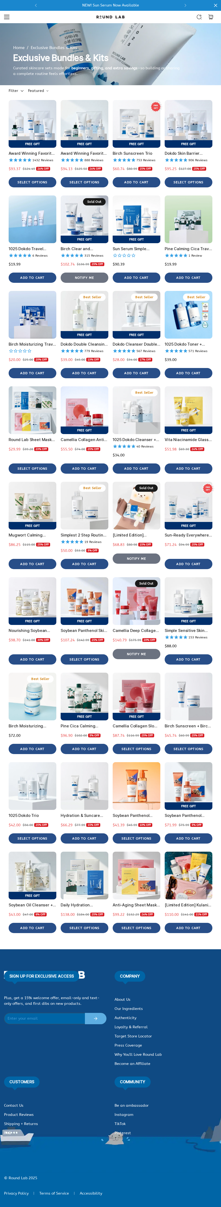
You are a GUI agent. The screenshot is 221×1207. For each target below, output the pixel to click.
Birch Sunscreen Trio (132, 153)
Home (19, 47)
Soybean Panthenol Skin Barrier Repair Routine (83, 630)
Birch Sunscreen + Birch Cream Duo (187, 726)
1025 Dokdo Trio (24, 815)
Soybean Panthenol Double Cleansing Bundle (136, 815)
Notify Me (84, 278)
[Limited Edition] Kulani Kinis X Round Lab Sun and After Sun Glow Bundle (186, 905)
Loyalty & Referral (131, 1027)
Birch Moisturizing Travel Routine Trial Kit (32, 344)
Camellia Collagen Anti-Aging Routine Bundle (83, 439)
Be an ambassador (132, 1105)
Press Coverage (128, 1045)
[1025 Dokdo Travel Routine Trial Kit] (32, 219)
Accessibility (91, 1193)
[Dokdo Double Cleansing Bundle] (84, 315)
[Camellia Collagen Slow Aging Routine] (136, 696)
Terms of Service (54, 1193)
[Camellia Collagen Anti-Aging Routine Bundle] (84, 410)
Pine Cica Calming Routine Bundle (78, 726)
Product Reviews (19, 1114)
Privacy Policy (16, 1193)
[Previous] (36, 5)
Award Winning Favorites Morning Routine (32, 153)
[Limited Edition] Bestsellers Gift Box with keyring (136, 535)
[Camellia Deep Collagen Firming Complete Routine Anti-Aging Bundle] (136, 601)
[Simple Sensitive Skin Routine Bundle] (188, 601)
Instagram (124, 1114)
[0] (211, 17)
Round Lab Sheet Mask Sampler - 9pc (30, 439)
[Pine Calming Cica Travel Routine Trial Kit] (188, 219)
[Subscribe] (95, 1018)
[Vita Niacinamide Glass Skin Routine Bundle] (188, 410)
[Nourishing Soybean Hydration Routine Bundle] (32, 601)
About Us (122, 999)
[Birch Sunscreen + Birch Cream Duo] (188, 696)
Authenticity (125, 1018)
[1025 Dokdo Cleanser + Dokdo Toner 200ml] (136, 410)
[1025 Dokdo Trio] (32, 786)
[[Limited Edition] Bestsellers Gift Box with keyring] (136, 505)
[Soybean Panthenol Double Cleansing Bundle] (136, 786)
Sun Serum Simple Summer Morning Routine (136, 249)
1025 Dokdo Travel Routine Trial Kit (26, 249)
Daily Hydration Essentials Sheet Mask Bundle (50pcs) (82, 905)
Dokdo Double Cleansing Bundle (84, 344)
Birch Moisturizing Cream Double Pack (27, 726)
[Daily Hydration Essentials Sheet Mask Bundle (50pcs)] (84, 875)
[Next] (185, 5)
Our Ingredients (129, 1008)
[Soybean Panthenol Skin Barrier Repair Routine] (84, 601)
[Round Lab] (110, 16)
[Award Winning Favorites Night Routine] (84, 124)
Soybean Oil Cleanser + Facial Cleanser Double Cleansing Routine (31, 905)
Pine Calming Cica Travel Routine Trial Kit (188, 249)
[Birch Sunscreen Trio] (136, 124)
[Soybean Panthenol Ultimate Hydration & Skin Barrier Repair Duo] (188, 786)
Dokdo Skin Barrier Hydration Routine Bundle (182, 153)
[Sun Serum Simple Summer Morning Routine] (136, 219)
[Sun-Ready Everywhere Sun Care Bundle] (188, 505)
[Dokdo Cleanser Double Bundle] (136, 315)
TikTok (120, 1124)
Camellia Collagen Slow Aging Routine (135, 726)
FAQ (7, 1133)
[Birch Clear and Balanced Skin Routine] (84, 219)
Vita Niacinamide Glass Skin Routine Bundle (187, 439)
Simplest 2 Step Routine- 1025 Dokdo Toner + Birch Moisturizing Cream (84, 535)
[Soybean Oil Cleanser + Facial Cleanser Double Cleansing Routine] (32, 875)
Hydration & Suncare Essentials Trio (80, 815)
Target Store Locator (133, 1036)
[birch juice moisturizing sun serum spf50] (110, 5)
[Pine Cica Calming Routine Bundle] (84, 696)
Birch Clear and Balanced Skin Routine (82, 249)
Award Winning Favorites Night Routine (84, 153)
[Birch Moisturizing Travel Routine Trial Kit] (32, 315)
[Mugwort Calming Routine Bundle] (32, 505)
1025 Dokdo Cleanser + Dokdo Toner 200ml (134, 439)
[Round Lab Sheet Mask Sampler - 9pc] (32, 410)
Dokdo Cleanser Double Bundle (135, 344)
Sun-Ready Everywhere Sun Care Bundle (187, 535)
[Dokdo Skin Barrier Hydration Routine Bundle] (188, 124)
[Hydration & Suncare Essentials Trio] (84, 786)
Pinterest (123, 1133)
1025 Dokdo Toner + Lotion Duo (183, 344)
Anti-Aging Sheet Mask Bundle (135, 905)
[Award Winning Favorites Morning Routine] (32, 124)
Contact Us (13, 1105)
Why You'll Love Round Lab (138, 1054)
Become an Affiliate (132, 1063)
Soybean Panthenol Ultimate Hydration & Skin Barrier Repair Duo (186, 815)
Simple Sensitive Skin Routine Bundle (185, 630)
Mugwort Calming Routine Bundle (26, 535)
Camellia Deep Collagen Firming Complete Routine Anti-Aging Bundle (135, 630)
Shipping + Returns (21, 1124)
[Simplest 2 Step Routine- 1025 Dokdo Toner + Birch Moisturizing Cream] (84, 505)
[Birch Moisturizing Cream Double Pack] (32, 696)
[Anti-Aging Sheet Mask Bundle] (136, 875)
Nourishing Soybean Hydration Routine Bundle (28, 630)
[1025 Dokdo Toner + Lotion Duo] (188, 315)
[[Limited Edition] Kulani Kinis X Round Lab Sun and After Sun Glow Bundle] (188, 875)
